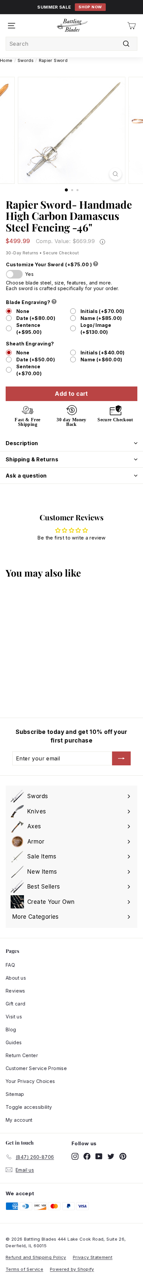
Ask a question (26, 475)
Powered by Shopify (72, 1269)
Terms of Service (24, 1269)
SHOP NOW (90, 7)
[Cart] (131, 25)
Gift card (15, 1003)
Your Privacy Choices (30, 1081)
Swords (26, 60)
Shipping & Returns (32, 459)
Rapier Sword (53, 60)
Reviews (15, 991)
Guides (14, 1042)
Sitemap (15, 1094)
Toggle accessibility (29, 1107)
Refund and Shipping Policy (36, 1257)
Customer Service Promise (36, 1068)
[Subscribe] (121, 758)
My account (19, 1120)
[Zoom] (115, 174)
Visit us (14, 1016)
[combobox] (71, 44)
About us (16, 978)
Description (22, 443)
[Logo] (72, 25)
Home (6, 60)
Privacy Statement (92, 1257)
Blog (11, 1029)
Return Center (22, 1055)
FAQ (10, 965)
